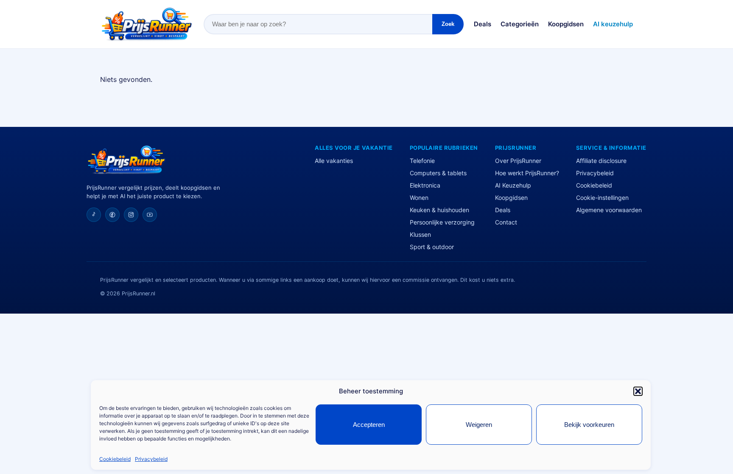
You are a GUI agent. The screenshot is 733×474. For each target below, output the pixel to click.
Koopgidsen (566, 24)
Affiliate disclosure (601, 160)
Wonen (419, 197)
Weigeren (479, 424)
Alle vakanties (334, 160)
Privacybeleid (151, 459)
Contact (506, 222)
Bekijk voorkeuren (589, 424)
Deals (482, 24)
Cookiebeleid (115, 459)
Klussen (420, 234)
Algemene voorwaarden (609, 209)
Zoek (448, 24)
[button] (638, 391)
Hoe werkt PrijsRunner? (527, 173)
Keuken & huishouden (439, 209)
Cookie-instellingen (602, 197)
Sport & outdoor (432, 246)
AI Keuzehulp (513, 185)
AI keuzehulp (613, 24)
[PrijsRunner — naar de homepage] (146, 24)
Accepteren (369, 424)
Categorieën (520, 24)
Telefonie (422, 160)
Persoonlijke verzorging (442, 222)
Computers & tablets (438, 173)
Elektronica (425, 185)
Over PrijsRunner (518, 160)
